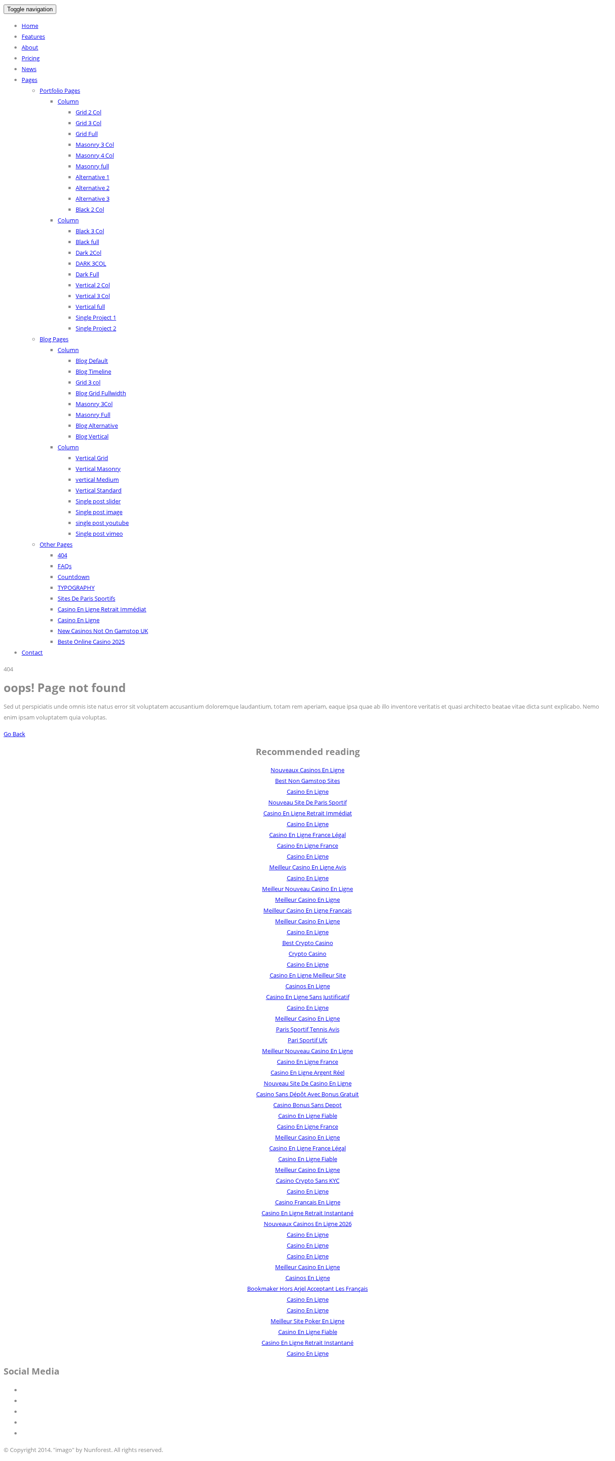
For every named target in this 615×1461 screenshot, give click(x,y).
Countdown (74, 577)
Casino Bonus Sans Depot (307, 1105)
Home (30, 26)
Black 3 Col (90, 231)
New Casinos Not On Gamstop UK (103, 631)
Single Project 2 (96, 328)
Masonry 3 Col (95, 144)
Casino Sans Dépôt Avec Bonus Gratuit (307, 1094)
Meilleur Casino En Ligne (307, 900)
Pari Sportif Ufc (307, 1040)
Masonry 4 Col (95, 155)
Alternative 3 (92, 198)
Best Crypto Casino (307, 943)
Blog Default (92, 361)
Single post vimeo (99, 533)
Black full (87, 242)
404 (62, 555)
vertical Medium (97, 479)
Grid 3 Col (88, 123)
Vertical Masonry (98, 469)
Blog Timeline (93, 371)
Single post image (99, 512)
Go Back (14, 734)
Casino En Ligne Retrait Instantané (307, 1213)
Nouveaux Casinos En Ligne (307, 770)
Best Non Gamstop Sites (307, 781)
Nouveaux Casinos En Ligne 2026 (308, 1224)
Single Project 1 (96, 317)
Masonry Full (93, 415)
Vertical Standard (99, 490)
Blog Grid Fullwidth (101, 393)
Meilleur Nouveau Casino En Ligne (307, 889)
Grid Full (87, 134)
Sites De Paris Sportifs (86, 598)
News (29, 69)
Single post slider (98, 501)
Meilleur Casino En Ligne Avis (307, 867)
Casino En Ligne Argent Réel (307, 1072)
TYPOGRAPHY (76, 587)
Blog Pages (54, 339)
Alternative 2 (92, 188)
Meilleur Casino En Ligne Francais (307, 910)
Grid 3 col (88, 382)
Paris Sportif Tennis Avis (307, 1029)
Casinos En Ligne (307, 986)
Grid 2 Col (88, 112)
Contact (32, 652)
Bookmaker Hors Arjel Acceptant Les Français (307, 1289)
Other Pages (56, 544)
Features (33, 36)
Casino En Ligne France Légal (307, 835)
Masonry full (92, 166)
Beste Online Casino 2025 (91, 642)
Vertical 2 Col (93, 285)
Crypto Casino (307, 954)
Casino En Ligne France (307, 845)
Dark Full (87, 274)
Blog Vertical (92, 436)
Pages (29, 80)
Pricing (31, 58)
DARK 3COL (91, 263)
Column (68, 101)
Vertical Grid (92, 458)
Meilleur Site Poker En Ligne (307, 1321)
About (30, 47)
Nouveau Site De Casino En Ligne (308, 1083)
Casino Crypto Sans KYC (307, 1180)
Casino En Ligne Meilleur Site (308, 975)
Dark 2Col (88, 253)
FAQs (65, 566)
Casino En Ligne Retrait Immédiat (102, 609)
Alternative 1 (92, 177)
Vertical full (90, 307)
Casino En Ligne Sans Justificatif (307, 997)
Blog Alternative (97, 425)
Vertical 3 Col (93, 296)
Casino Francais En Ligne (307, 1202)
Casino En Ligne (78, 620)
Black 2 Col (90, 209)
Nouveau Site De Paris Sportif (307, 802)
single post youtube (102, 523)
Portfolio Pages (60, 90)
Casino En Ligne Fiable (307, 1116)
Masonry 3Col (94, 404)
